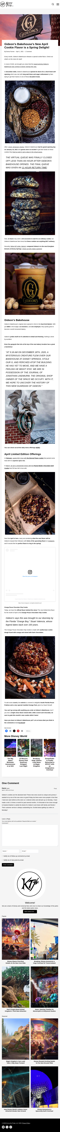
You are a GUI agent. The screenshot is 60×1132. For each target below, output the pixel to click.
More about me (29, 911)
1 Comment (28, 51)
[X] (7, 1127)
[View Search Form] (53, 4)
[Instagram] (10, 1127)
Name (5, 851)
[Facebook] (3, 1127)
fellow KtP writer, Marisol (18, 246)
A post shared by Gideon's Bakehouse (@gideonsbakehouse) (30, 599)
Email (24, 851)
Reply (55, 788)
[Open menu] (58, 4)
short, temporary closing (16, 147)
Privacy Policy (26, 1123)
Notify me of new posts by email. (14, 860)
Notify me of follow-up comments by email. (17, 856)
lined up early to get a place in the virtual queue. (27, 152)
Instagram (51, 541)
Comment (5, 823)
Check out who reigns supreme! (32, 249)
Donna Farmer (10, 51)
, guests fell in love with (24, 458)
